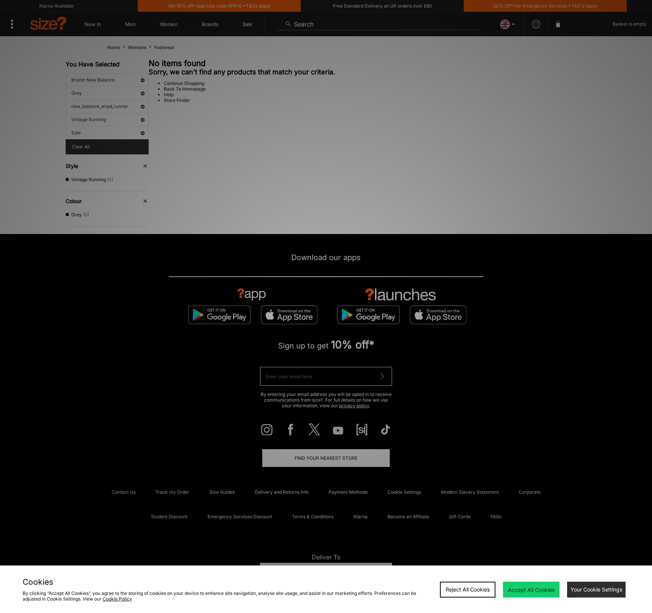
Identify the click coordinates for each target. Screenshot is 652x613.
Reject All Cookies (468, 589)
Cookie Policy (117, 599)
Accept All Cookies (531, 590)
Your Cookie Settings (596, 589)
